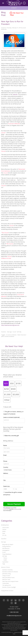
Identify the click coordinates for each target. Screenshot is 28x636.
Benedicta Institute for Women (10, 571)
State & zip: (6, 486)
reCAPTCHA (6, 509)
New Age (9, 332)
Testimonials (5, 583)
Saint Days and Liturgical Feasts (10, 581)
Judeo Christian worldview (7, 336)
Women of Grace (5, 567)
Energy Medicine (6, 546)
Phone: (5, 461)
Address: (5, 473)
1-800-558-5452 (14, 612)
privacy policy (16, 509)
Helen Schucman (21, 335)
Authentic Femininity (7, 570)
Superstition (5, 562)
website (15, 94)
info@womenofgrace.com (14, 615)
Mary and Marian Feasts (8, 577)
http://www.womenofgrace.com (10, 325)
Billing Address (8, 441)
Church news (5, 527)
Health (5, 560)
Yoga (3, 564)
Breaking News (5, 525)
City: (4, 480)
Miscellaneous (5, 548)
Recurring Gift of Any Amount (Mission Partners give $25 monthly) (13, 429)
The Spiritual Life (6, 585)
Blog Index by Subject (7, 544)
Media (3, 531)
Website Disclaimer (18, 632)
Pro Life (4, 535)
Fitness (5, 558)
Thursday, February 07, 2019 (14, 27)
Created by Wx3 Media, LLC (7, 632)
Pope (3, 533)
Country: (5, 467)
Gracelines (3, 538)
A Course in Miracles (11, 335)
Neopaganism (5, 550)
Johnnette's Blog (6, 573)
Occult (14, 332)
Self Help (19, 332)
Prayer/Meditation (6, 554)
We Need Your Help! (17, 14)
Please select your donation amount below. (12, 376)
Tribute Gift (7, 407)
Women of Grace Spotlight (9, 587)
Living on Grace (6, 575)
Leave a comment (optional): (11, 417)
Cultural (4, 529)
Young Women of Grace (7, 590)
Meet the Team (6, 579)
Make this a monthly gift (12, 435)
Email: (5, 455)
